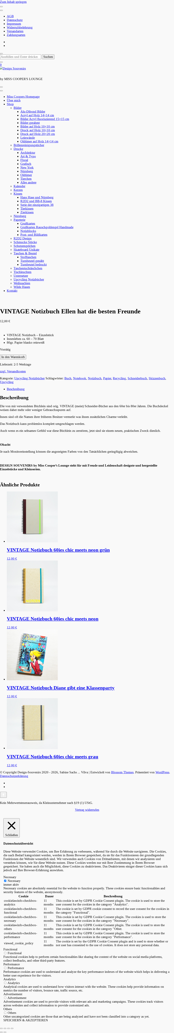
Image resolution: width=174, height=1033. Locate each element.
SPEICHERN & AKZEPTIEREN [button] (25, 1020)
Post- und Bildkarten (33, 234)
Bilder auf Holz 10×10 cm (37, 126)
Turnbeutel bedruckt (33, 264)
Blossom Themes (122, 772)
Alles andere (28, 182)
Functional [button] (10, 949)
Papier (107, 378)
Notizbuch (94, 378)
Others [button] (7, 1009)
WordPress (162, 772)
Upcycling (7, 382)
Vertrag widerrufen (87, 810)
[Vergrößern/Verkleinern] (1, 1028)
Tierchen (26, 178)
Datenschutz (15, 20)
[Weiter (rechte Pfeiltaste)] (5, 1032)
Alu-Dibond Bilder (32, 111)
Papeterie (19, 219)
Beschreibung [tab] (16, 389)
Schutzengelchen (25, 246)
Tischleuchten (22, 272)
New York (27, 167)
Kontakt (12, 290)
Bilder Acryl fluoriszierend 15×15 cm (44, 119)
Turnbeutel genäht (32, 261)
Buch (67, 378)
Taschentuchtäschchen (28, 268)
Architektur (27, 152)
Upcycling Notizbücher (29, 279)
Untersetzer (21, 275)
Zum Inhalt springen (13, 2)
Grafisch (25, 164)
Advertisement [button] (12, 994)
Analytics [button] (9, 979)
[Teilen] (8, 1028)
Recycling (119, 378)
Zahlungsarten (16, 35)
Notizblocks (28, 231)
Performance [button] (11, 964)
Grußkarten (27, 223)
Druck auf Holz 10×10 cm (37, 130)
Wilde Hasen (22, 287)
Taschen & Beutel (25, 253)
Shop (10, 104)
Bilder (18, 108)
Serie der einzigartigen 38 (37, 205)
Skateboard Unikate (26, 249)
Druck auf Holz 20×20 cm (37, 134)
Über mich (14, 100)
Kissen (18, 193)
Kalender (19, 186)
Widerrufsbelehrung (20, 27)
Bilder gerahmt (30, 122)
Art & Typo (28, 156)
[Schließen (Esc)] (12, 1028)
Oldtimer (26, 175)
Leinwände (27, 137)
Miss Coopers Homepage (23, 96)
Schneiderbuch (137, 378)
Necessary (14, 881)
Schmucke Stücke (25, 242)
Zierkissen (27, 212)
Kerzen (18, 190)
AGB (10, 16)
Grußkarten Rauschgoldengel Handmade (46, 227)
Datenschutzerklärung (14, 776)
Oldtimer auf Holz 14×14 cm (39, 141)
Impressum (14, 23)
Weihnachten (22, 283)
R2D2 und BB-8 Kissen (36, 201)
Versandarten (15, 31)
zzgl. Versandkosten (13, 371)
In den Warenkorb (13, 357)
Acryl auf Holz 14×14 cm (37, 115)
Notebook (79, 378)
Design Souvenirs (6, 73)
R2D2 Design (23, 238)
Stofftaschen (28, 257)
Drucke (18, 149)
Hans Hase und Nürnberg (37, 197)
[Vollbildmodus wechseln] (5, 1028)
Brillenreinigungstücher (29, 145)
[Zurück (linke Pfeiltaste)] (1, 1032)
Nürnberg (26, 171)
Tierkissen (26, 208)
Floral (24, 160)
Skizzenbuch (157, 378)
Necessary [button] (9, 877)
